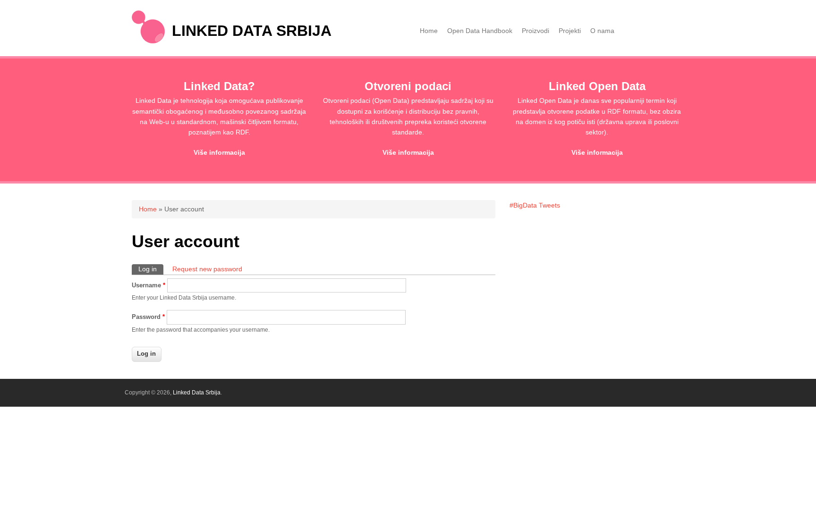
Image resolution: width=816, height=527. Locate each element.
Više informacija (219, 152)
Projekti (570, 30)
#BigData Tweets (535, 205)
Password (148, 316)
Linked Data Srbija (252, 30)
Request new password (207, 269)
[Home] (148, 41)
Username (148, 285)
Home (429, 30)
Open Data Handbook (479, 30)
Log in (150, 269)
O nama (602, 30)
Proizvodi (535, 30)
